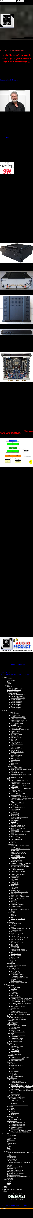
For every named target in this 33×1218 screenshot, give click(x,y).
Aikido (12, 1079)
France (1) (13, 915)
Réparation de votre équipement (16, 1097)
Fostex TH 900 (15, 1047)
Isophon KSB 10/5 (16, 890)
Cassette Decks (11, 766)
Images (5, 1186)
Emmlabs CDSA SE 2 (17, 933)
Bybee (12, 990)
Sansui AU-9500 (15, 758)
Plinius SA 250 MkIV (17, 755)
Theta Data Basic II (16, 954)
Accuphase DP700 (16, 923)
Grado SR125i (15, 1051)
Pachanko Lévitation (16, 1041)
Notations (9, 686)
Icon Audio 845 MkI (16, 737)
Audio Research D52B (17, 721)
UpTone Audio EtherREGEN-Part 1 (21, 1130)
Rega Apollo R (15, 947)
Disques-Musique (12, 844)
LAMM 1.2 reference (17, 744)
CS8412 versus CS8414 (17, 803)
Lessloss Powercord (16, 1040)
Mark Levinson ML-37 (17, 939)
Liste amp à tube (11, 960)
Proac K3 (13, 901)
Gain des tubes (15, 1113)
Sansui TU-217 (15, 1117)
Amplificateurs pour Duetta (18, 718)
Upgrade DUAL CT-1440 (18, 871)
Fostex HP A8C (15, 815)
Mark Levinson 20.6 (16, 748)
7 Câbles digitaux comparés (18, 1025)
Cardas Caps (14, 993)
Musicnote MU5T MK (17, 942)
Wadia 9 (13, 841)
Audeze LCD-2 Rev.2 (17, 1046)
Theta (8, 1148)
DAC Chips (14, 804)
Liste (12, 962)
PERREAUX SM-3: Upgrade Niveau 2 (22, 1086)
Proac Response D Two (17, 898)
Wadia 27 (13, 842)
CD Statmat (14, 992)
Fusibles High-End (16, 997)
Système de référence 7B (17, 699)
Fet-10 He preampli (12, 1157)
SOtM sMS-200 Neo (16, 1129)
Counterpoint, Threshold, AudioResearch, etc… (18, 1099)
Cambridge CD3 (15, 925)
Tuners (9, 1116)
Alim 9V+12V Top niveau (18, 857)
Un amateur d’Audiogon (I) (18, 974)
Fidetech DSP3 (15, 814)
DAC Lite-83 (14, 806)
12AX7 (13, 1111)
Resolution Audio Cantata (18, 949)
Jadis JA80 (14, 739)
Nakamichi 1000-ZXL (17, 772)
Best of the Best (15, 968)
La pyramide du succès (17, 1065)
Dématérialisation (12, 1121)
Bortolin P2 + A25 (16, 1081)
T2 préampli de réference (14, 1171)
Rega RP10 (14, 1074)
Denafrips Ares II (15, 809)
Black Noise (14, 989)
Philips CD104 (15, 944)
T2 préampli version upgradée (15, 1173)
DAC (8, 779)
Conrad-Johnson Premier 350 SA (20, 729)
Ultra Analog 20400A (17, 839)
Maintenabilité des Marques (18, 965)
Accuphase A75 (15, 713)
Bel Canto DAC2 (15, 790)
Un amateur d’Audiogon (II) (18, 976)
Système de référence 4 (17, 706)
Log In (5, 677)
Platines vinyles (11, 1073)
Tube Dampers (15, 1008)
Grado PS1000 (15, 1049)
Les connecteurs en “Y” (17, 1059)
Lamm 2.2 (13, 745)
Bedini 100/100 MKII (17, 723)
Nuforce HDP (14, 823)
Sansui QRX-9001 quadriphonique (20, 1014)
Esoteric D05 (14, 810)
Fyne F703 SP (15, 887)
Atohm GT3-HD (15, 882)
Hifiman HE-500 (15, 1052)
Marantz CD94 (15, 941)
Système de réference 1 (17, 709)
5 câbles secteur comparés (18, 1035)
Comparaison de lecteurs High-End (20, 928)
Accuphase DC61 (16, 782)
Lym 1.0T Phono (15, 747)
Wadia (9, 1149)
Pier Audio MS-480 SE (17, 752)
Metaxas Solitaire (15, 750)
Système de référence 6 (17, 702)
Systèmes (6, 685)
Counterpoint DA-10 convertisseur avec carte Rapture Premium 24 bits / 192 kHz (22, 799)
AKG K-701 (14, 1044)
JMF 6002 (13, 741)
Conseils (9, 1062)
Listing (9, 1181)
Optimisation (10, 1067)
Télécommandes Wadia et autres (19, 1105)
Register (9, 679)
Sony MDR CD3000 (16, 1054)
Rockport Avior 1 (15, 903)
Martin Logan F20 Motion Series (20, 896)
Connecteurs (10, 1055)
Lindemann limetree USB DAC (19, 817)
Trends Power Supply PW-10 (19, 1006)
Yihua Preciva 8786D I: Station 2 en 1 (21, 998)
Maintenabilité (11, 963)
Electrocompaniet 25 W (17, 731)
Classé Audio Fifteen (16, 726)
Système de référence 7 (17, 701)
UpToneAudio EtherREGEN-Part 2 (21, 1132)
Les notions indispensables (18, 1122)
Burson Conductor (16, 795)
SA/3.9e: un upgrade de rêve (15, 1167)
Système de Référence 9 (17, 696)
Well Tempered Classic (17, 1076)
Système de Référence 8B (18, 698)
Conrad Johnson (11, 1138)
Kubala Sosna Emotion (17, 1038)
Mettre (9, 1183)
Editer (8, 1184)
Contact (9, 683)
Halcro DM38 (14, 736)
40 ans (12, 1108)
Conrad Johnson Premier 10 (18, 1082)
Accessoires (10, 985)
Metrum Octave (15, 820)
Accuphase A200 (15, 715)
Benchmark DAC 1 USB (18, 793)
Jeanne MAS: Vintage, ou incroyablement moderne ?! (18, 852)
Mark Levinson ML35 (17, 818)
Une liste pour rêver (16, 981)
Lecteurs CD (10, 922)
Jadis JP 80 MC (15, 1084)
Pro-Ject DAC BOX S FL (18, 828)
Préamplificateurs (12, 1078)
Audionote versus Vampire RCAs (20, 1057)
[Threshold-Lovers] (7, 27)
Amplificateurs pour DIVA (18, 717)
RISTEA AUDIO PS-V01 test (19, 1089)
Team (8, 682)
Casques (9, 1043)
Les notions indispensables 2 (18, 1124)
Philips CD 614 (15, 946)
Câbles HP (10, 1020)
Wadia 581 (14, 958)
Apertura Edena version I (18, 874)
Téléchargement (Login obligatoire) (13, 1189)
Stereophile (10, 1106)
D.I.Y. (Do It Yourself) (13, 855)
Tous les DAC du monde (17, 838)
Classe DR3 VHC (16, 728)
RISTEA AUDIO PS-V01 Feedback (21, 1087)
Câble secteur (11, 1033)
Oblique (26, 1205)
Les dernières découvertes (18, 1032)
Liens (5, 1191)
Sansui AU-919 (15, 756)
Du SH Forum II (15, 973)
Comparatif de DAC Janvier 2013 (20, 796)
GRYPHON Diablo (16, 734)
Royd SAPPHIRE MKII (17, 904)
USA (12, 920)
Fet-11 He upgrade (12, 1159)
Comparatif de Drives (17, 930)
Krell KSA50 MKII (16, 742)
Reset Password (11, 680)
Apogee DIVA (15, 877)
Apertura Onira (15, 876)
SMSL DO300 (15, 830)
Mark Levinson (11, 1143)
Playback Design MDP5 (17, 826)
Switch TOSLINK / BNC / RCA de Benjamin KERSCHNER (21, 1000)
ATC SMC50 (14, 879)
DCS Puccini (14, 931)
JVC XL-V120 (15, 935)
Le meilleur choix (15, 1030)
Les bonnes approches (17, 1127)
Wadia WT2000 (15, 957)
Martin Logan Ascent (16, 893)
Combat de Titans (15, 1036)
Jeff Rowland (11, 1140)
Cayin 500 (13, 725)
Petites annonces (8, 1179)
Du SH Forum (15, 971)
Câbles (12, 1068)
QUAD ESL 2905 (5, 672)
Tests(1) (6, 710)
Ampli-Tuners (11, 1009)
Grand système (11, 912)
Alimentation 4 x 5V (16, 858)
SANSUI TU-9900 (16, 1119)
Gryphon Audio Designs (9, 80)
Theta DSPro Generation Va (18, 834)
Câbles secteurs (15, 1070)
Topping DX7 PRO (16, 836)
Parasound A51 (15, 753)
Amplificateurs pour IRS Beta (19, 720)
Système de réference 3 (17, 707)
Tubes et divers (11, 1109)
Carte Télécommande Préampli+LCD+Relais (17, 860)
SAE (8, 1144)
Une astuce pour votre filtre (18, 1019)
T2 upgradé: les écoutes (13, 1175)
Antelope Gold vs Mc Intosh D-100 (20, 783)
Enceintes (9, 873)
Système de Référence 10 (14, 690)
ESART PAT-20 (15, 1011)
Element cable (14, 1022)
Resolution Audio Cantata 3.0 (19, 950)
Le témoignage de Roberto (18, 919)
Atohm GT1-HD (15, 880)
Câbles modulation (12, 1024)
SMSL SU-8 (14, 833)
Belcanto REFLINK (16, 791)
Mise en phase (14, 1071)
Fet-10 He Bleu (11, 1156)
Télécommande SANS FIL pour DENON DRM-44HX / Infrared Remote (20, 866)
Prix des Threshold (12, 1160)
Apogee (9, 1016)
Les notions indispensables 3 (18, 1125)
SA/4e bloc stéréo (12, 1168)
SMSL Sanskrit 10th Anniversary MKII (21, 831)
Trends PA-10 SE (15, 1094)
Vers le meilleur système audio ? (19, 982)
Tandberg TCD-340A (17, 777)
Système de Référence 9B (18, 694)
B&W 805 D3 (14, 884)
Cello (8, 1137)
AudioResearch (11, 1135)
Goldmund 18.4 (15, 733)
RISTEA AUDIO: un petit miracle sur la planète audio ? (15, 674)
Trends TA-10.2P (15, 760)
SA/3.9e (9, 1165)
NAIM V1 (13, 822)
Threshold (6, 1151)
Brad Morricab (15, 970)
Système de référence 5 (17, 704)
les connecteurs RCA (16, 1060)
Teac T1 (13, 952)
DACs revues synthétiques (18, 807)
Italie (12, 917)
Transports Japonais (16, 955)
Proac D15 (14, 900)
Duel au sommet (15, 1027)
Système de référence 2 (13, 691)
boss (14, 50)
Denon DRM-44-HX (16, 768)
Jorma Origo (14, 1028)
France (12, 914)
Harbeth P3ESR (15, 888)
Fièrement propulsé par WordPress (9, 1205)
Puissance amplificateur (17, 1017)
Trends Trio (14, 761)
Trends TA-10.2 (15, 764)
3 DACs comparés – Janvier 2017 (20, 780)
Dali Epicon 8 (14, 885)
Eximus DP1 (14, 812)
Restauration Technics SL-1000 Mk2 (21, 863)
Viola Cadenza (15, 1095)
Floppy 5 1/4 (14, 995)
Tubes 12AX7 (14, 1114)
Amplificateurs (20, 50)
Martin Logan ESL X (16, 895)
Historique (6, 1133)
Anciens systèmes (12, 693)
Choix (12, 927)
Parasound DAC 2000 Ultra (18, 825)
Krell (8, 1141)
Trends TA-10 (14, 763)
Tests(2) (6, 984)
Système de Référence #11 (14, 688)
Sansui (9, 1146)
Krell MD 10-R (15, 936)
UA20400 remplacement (17, 869)
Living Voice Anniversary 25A (19, 892)
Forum (5, 1187)
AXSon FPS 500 (15, 987)
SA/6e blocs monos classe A (15, 1170)
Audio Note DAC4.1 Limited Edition (21, 788)
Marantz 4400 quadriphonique (19, 1012)
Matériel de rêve (11, 966)
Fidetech (9, 908)
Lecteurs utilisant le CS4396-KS (20, 938)
